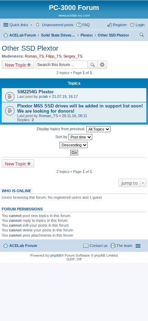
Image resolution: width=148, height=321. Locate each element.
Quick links (19, 25)
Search (92, 65)
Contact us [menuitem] (98, 246)
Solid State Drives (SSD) (58, 35)
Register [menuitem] (120, 25)
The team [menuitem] (124, 246)
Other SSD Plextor (113, 35)
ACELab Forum (22, 35)
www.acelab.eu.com (74, 15)
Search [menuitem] (142, 36)
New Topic (15, 65)
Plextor (87, 35)
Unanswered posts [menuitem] (58, 25)
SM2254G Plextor (35, 91)
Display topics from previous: (61, 129)
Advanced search (102, 65)
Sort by (61, 137)
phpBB (55, 255)
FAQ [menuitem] (86, 25)
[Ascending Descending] (74, 145)
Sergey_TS (72, 56)
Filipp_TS (53, 56)
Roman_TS (34, 56)
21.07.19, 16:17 (65, 96)
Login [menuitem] (140, 25)
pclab (43, 96)
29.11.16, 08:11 (74, 116)
